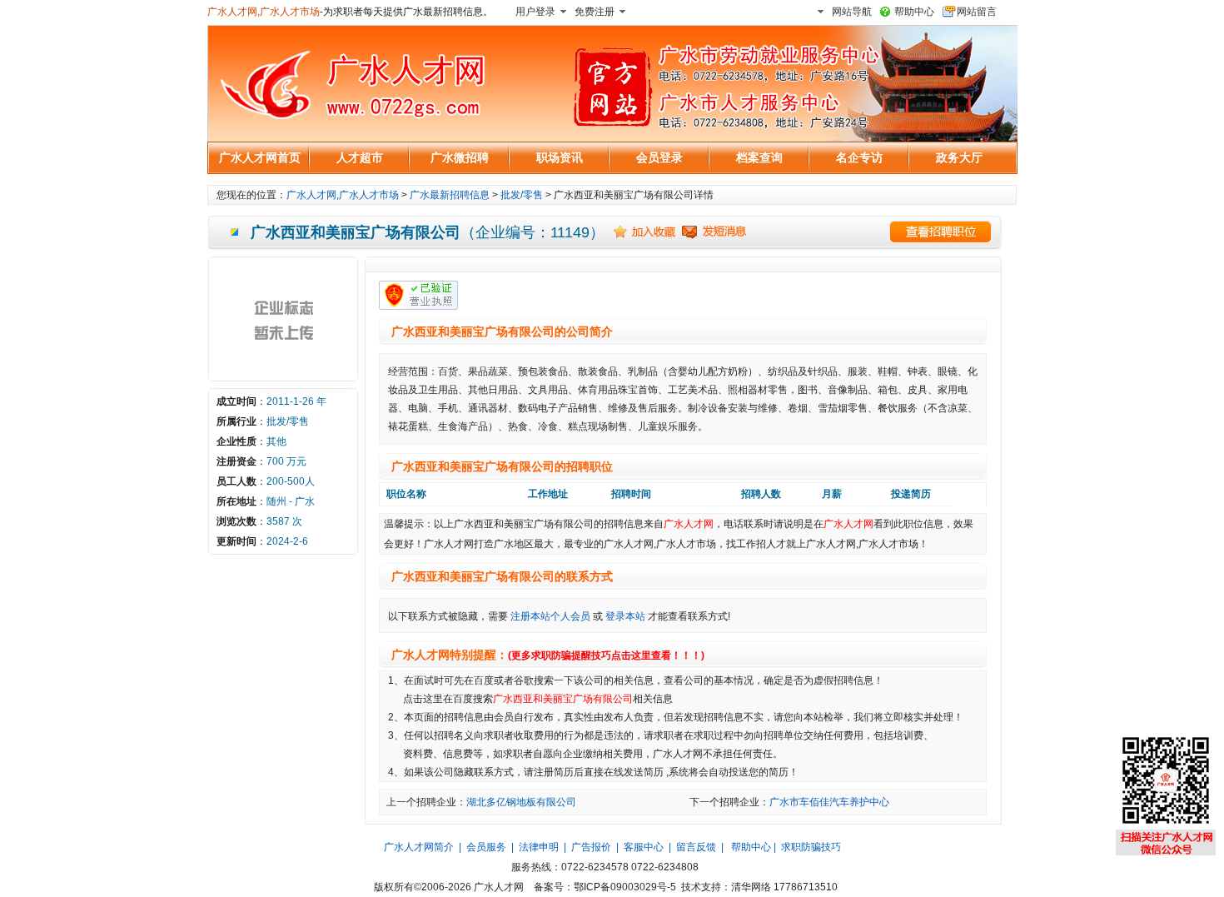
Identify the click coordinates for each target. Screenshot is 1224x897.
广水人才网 (689, 524)
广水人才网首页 (260, 157)
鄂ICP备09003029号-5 (625, 887)
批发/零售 (521, 195)
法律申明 (539, 847)
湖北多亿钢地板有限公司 (521, 802)
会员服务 (486, 847)
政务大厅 (959, 157)
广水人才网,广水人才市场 (263, 11)
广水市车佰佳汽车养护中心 (829, 802)
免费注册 (594, 11)
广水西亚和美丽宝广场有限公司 (563, 699)
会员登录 (659, 157)
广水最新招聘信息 (450, 195)
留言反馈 (696, 847)
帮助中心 (914, 11)
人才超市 (359, 157)
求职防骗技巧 (811, 847)
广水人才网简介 (419, 847)
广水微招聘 (459, 157)
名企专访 (859, 157)
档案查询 (759, 157)
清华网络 (751, 887)
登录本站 (625, 616)
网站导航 (852, 11)
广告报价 (591, 847)
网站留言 (977, 11)
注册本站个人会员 (550, 616)
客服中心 (644, 847)
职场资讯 (559, 157)
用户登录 (535, 11)
